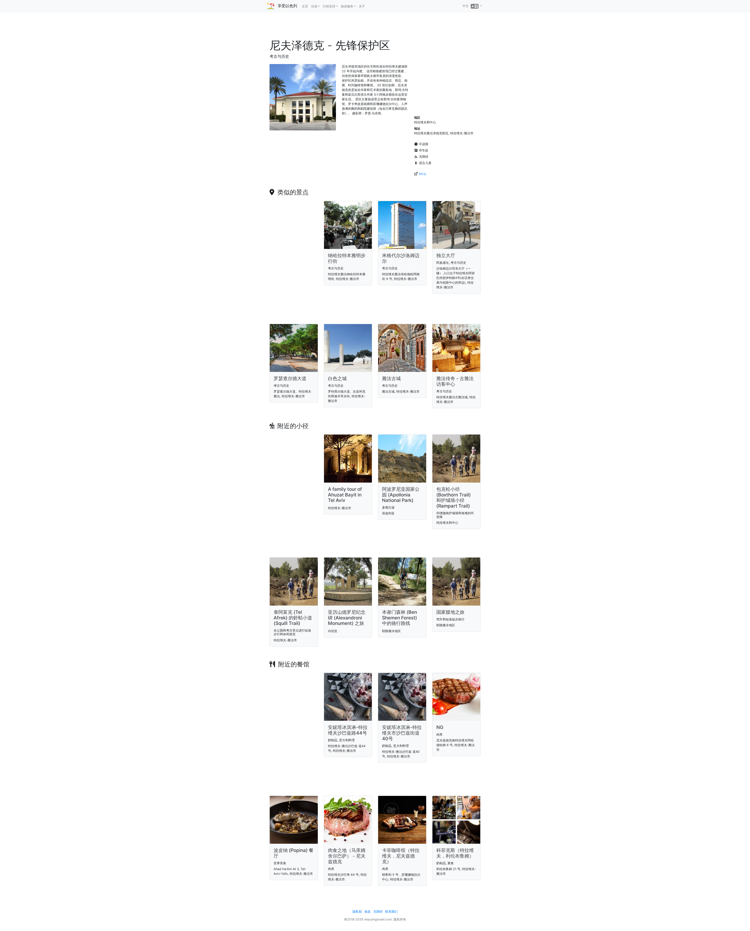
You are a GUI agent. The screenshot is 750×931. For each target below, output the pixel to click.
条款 (367, 911)
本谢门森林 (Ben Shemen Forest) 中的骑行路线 (399, 617)
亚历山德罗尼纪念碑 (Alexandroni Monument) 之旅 (346, 617)
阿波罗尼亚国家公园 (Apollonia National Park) (401, 494)
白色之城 (337, 378)
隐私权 (357, 911)
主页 (305, 6)
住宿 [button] (314, 6)
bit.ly (422, 174)
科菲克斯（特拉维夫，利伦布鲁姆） (455, 853)
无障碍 (378, 911)
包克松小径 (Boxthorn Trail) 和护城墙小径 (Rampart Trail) (453, 497)
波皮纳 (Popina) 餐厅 (293, 853)
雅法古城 (391, 378)
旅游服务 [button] (347, 6)
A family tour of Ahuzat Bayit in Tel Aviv (345, 494)
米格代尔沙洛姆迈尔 (401, 258)
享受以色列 (287, 6)
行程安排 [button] (329, 6)
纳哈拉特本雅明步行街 (346, 258)
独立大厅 (445, 255)
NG (439, 727)
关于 (362, 6)
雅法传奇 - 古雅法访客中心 (455, 381)
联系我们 (391, 911)
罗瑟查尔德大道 (290, 378)
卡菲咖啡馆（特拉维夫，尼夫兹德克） (401, 855)
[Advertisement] (375, 27)
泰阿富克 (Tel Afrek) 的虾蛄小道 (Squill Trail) (293, 617)
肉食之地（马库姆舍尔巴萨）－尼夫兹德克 (346, 855)
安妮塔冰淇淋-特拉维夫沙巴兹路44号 (348, 730)
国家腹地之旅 (450, 612)
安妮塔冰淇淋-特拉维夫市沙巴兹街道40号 (402, 732)
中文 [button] (466, 6)
